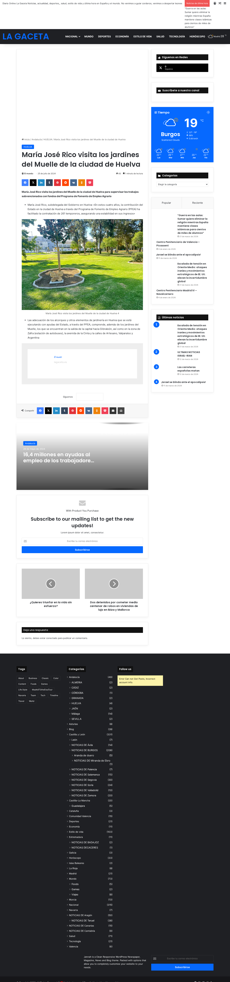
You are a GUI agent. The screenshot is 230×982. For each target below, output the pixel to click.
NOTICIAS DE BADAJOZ (85, 842)
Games (44, 684)
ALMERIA (77, 682)
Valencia (73, 946)
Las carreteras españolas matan (188, 368)
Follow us (125, 669)
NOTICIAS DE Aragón (80, 915)
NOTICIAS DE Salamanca (86, 774)
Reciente (197, 202)
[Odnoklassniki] (81, 182)
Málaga (76, 713)
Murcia (72, 899)
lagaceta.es (60, 362)
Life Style (22, 689)
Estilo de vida (143, 36)
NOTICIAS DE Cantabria (82, 931)
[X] (33, 182)
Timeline (54, 695)
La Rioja (73, 868)
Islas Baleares (76, 863)
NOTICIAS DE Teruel (83, 920)
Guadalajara (78, 805)
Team (33, 695)
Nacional (71, 36)
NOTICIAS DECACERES (85, 847)
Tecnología (177, 36)
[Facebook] (25, 182)
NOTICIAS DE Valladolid (85, 790)
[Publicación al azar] (219, 3)
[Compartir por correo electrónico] (113, 410)
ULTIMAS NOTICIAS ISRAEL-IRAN (188, 353)
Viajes (75, 894)
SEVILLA (76, 718)
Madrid (72, 873)
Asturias (73, 724)
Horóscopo (197, 36)
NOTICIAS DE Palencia (84, 769)
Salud (160, 36)
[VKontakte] (73, 182)
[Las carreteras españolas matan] (165, 371)
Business (33, 678)
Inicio (27, 139)
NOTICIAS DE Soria (82, 785)
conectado (51, 638)
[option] (82, 456)
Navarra (22, 695)
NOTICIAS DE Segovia (84, 779)
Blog (71, 729)
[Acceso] (214, 3)
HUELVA (48, 139)
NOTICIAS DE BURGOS (85, 750)
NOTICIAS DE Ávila (82, 745)
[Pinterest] (57, 182)
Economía (122, 36)
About (21, 678)
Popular (166, 202)
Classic (45, 678)
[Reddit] (65, 182)
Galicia (72, 852)
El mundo (28, 173)
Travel (21, 701)
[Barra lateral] (224, 3)
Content (22, 684)
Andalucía (37, 139)
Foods (33, 684)
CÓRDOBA (77, 692)
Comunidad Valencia (80, 816)
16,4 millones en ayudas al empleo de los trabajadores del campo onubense (58, 460)
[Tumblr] (49, 182)
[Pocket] (89, 182)
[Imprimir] (121, 410)
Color (55, 678)
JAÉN (75, 708)
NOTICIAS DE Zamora (84, 795)
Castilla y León (77, 734)
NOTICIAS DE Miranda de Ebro (92, 760)
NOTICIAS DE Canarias (81, 925)
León (74, 739)
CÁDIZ (75, 687)
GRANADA (78, 698)
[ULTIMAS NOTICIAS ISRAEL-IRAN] (165, 356)
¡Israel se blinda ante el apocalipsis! (178, 254)
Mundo (88, 36)
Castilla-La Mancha (79, 800)
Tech (43, 695)
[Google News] (89, 396)
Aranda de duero (84, 755)
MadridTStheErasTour (42, 689)
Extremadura (76, 837)
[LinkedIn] (41, 182)
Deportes (104, 36)
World (31, 701)
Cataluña (74, 811)
